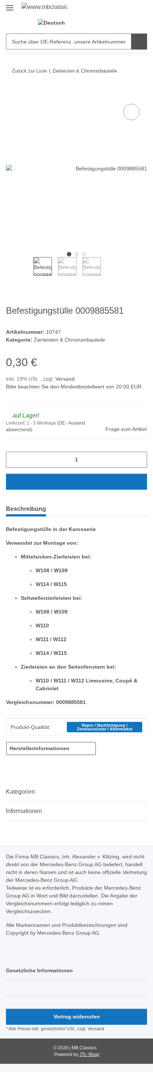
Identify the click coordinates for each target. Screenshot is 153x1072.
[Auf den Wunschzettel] (131, 112)
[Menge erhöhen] (139, 459)
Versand (65, 379)
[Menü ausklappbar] (9, 4)
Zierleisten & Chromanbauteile (69, 340)
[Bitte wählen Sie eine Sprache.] (55, 22)
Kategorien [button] (20, 791)
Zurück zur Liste (29, 71)
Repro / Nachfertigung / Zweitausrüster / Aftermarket (105, 727)
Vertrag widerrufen (76, 1017)
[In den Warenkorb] (12, 94)
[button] (85, 22)
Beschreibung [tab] (26, 509)
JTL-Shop (89, 1054)
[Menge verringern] (14, 459)
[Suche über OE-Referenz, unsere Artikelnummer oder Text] (139, 41)
